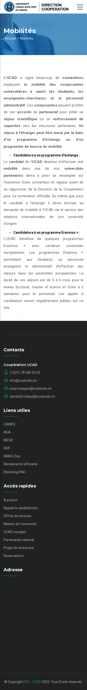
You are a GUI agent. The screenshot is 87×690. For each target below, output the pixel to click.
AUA (7, 432)
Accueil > (12, 38)
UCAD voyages (15, 532)
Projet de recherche (19, 548)
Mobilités (27, 38)
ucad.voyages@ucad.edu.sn (30, 388)
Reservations (14, 556)
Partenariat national (19, 540)
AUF (7, 448)
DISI (26, 682)
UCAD (36, 682)
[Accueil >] (36, 6)
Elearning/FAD (14, 472)
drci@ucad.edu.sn (23, 380)
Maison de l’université (20, 524)
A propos (10, 500)
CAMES (9, 424)
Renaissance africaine (20, 464)
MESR (8, 440)
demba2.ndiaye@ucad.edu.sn (32, 396)
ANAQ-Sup (12, 456)
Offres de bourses (17, 516)
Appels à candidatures (21, 508)
